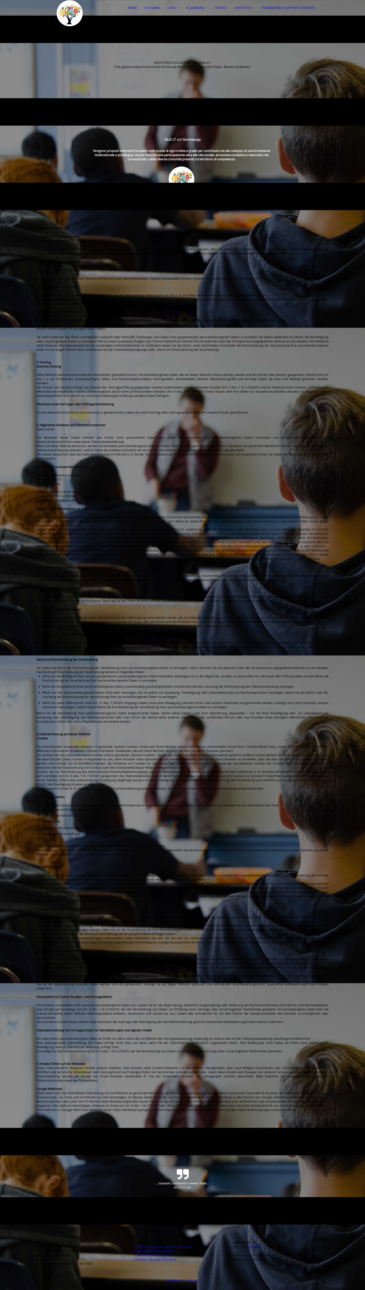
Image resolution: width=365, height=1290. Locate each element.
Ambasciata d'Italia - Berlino (155, 1251)
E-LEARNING (195, 8)
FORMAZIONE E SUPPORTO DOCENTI (288, 8)
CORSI (171, 8)
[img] (69, 13)
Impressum (192, 1280)
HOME (132, 8)
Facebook (255, 1247)
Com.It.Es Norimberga (150, 1255)
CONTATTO (242, 8)
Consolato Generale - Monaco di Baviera (163, 1247)
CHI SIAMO (152, 8)
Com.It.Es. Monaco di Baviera (155, 1259)
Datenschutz (174, 1280)
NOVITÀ (221, 8)
